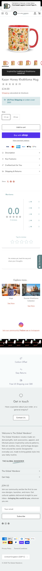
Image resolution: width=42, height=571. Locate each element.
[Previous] (4, 343)
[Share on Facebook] (11, 181)
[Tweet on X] (8, 181)
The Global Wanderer (15, 563)
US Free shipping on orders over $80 (21, 3)
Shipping (5, 93)
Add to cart (21, 127)
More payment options (21, 141)
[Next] (38, 343)
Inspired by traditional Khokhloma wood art (21, 72)
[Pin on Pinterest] (14, 181)
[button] (34, 201)
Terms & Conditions (20, 549)
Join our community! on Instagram (21, 330)
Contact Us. (21, 417)
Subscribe (21, 516)
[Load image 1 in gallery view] (21, 37)
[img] (10, 84)
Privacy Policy (6, 549)
